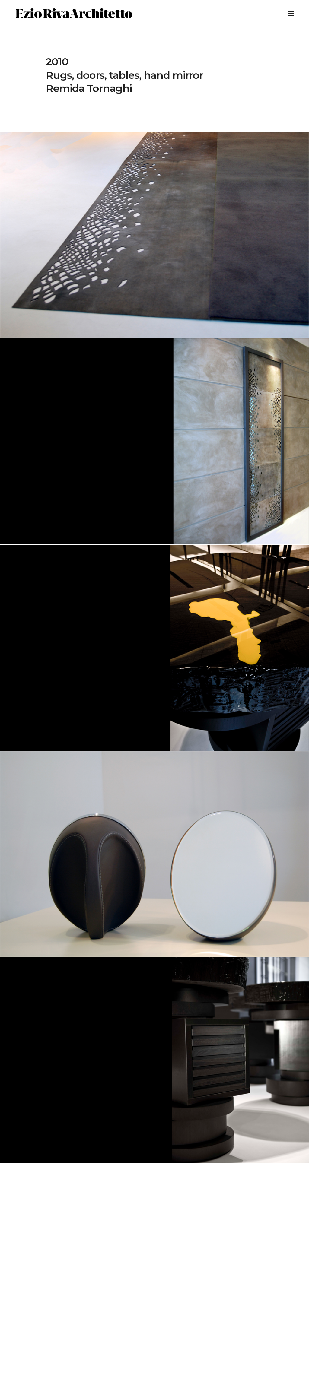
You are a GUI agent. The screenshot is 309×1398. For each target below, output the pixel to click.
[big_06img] (154, 854)
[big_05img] (154, 648)
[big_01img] (154, 235)
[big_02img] (154, 441)
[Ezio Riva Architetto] (74, 13)
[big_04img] (154, 1060)
